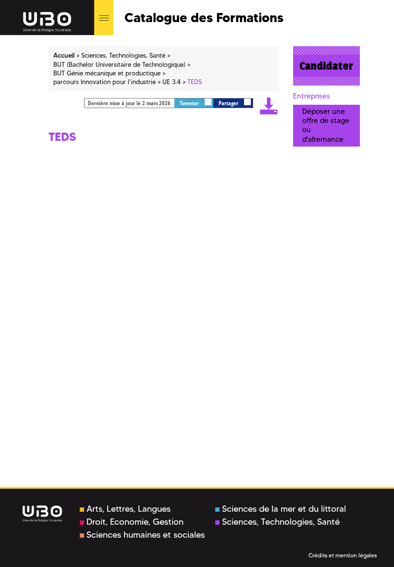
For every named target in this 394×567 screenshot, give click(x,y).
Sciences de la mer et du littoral (284, 509)
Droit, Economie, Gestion (135, 522)
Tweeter (190, 103)
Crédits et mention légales (342, 555)
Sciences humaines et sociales (145, 535)
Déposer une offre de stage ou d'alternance (325, 125)
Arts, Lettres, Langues (128, 509)
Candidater (326, 66)
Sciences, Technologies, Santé (281, 522)
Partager (229, 103)
